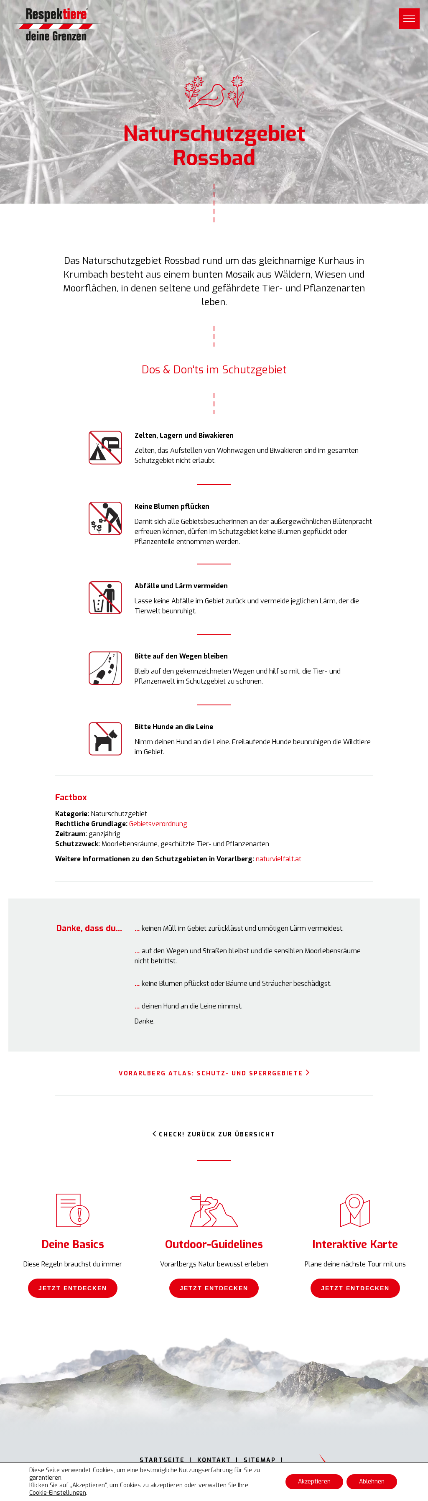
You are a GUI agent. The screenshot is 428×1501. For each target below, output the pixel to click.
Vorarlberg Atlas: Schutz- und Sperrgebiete (211, 1073)
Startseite (162, 1460)
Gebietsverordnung (158, 823)
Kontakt (214, 1460)
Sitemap (260, 1460)
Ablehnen (372, 1482)
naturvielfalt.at (278, 859)
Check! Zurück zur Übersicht (217, 1135)
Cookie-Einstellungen (57, 1493)
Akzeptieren (314, 1482)
